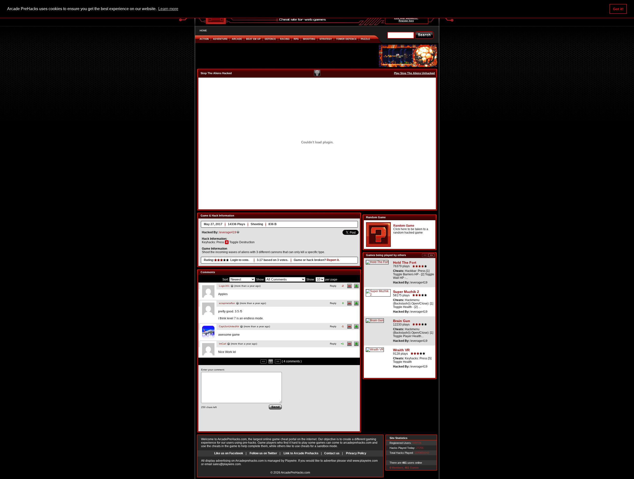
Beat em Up (253, 39)
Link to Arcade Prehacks (301, 453)
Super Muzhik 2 (406, 292)
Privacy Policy (356, 453)
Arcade (237, 39)
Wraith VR (401, 350)
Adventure (220, 39)
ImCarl (222, 343)
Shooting (309, 39)
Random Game (403, 225)
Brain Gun (401, 321)
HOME (203, 30)
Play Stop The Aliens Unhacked (414, 73)
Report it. (333, 260)
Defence (270, 39)
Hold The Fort (404, 262)
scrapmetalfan (227, 303)
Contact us (332, 453)
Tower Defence (346, 39)
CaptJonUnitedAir (229, 326)
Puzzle (365, 39)
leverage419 (227, 232)
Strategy (325, 39)
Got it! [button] (618, 9)
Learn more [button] (168, 9)
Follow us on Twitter (263, 453)
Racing (285, 39)
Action (204, 39)
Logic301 (224, 285)
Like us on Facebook (228, 453)
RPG (296, 39)
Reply (333, 285)
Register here (406, 21)
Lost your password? (406, 18)
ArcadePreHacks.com (295, 472)
